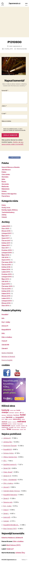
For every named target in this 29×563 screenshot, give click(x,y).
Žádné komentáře (22, 49)
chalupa (5, 412)
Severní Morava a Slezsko (11, 167)
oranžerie (14, 422)
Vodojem (6, 521)
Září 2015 (5, 281)
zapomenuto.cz (17, 46)
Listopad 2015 (7, 276)
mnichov (10, 419)
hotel (23, 414)
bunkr (18, 410)
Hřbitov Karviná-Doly (10, 457)
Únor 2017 (5, 248)
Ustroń (18, 427)
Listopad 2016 (7, 252)
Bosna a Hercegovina (9, 194)
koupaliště (20, 417)
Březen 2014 (6, 303)
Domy (4, 205)
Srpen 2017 (6, 238)
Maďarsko (5, 186)
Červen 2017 (6, 240)
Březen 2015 (6, 296)
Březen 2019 (6, 231)
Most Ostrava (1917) (10, 528)
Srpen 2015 (6, 284)
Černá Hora (6, 196)
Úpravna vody (7, 502)
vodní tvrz (4, 429)
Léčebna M (7, 438)
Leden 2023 (6, 226)
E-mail (4, 113)
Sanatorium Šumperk (10, 446)
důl (20, 412)
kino (14, 417)
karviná (9, 417)
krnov (3, 419)
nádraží (23, 419)
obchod (4, 422)
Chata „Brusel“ (7, 472)
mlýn (6, 419)
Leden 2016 (6, 272)
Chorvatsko (6, 174)
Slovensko (5, 184)
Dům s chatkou (7, 337)
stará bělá (18, 425)
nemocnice (17, 419)
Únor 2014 (5, 305)
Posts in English (7, 360)
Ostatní (4, 217)
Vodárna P (10, 549)
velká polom (23, 427)
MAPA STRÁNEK (7, 353)
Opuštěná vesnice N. (10, 464)
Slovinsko (5, 177)
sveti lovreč (5, 427)
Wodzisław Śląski (15, 429)
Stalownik (13, 425)
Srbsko (4, 191)
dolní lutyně (11, 412)
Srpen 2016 (6, 260)
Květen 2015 (6, 291)
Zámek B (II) (7, 476)
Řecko (4, 182)
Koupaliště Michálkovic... (11, 525)
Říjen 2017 (5, 236)
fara (23, 412)
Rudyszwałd (19, 423)
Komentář (5, 90)
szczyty (11, 427)
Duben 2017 (6, 245)
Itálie (3, 179)
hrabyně (3, 417)
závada (21, 429)
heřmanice (4, 415)
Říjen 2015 (5, 279)
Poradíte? (5, 314)
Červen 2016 (6, 264)
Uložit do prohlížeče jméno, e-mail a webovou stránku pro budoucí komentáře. (14, 129)
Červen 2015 (6, 289)
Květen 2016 (6, 267)
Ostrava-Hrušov (8, 453)
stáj (26, 425)
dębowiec (17, 412)
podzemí (4, 424)
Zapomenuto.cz (14, 3)
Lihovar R (5, 326)
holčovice (10, 415)
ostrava (21, 421)
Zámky (4, 215)
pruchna (10, 423)
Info (3, 318)
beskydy (5, 410)
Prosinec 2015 (7, 274)
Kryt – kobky (6, 322)
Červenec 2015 (7, 286)
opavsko (10, 422)
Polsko (4, 172)
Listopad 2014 (7, 301)
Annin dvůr (6, 517)
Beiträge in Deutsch (8, 357)
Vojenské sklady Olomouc (11, 491)
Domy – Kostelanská (10, 479)
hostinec (16, 415)
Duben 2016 (6, 269)
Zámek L (6, 513)
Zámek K (5, 348)
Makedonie (5, 189)
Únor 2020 (5, 228)
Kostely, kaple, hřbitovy (10, 210)
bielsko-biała (13, 410)
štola (25, 429)
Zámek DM (5, 345)
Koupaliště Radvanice (10, 495)
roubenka (14, 423)
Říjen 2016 (5, 255)
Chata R (4, 341)
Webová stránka (6, 121)
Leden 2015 (6, 298)
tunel (15, 427)
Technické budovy (8, 212)
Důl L (3, 333)
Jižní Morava (6, 169)
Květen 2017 (6, 243)
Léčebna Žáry (7, 442)
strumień (23, 425)
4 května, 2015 (8, 49)
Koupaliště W (6, 329)
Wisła (9, 429)
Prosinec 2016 (7, 250)
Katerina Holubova (8, 537)
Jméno (4, 106)
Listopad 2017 (7, 233)
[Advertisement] (14, 22)
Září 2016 (5, 257)
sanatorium (6, 425)
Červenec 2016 (7, 262)
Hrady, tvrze (6, 207)
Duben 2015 (6, 293)
